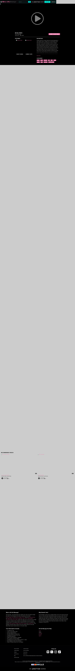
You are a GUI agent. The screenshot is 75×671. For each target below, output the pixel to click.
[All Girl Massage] (9, 1)
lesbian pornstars (32, 617)
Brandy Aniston (40, 476)
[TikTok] (59, 652)
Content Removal (37, 662)
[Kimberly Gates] (29, 46)
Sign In (53, 1)
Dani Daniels (8, 619)
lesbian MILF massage (22, 623)
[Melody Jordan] (20, 46)
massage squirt (30, 623)
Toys (49, 60)
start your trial (54, 34)
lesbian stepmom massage (13, 623)
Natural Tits (45, 60)
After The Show (41, 475)
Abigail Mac (20, 618)
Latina (51, 60)
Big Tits (42, 60)
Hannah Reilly (9, 476)
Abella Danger (30, 618)
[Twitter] (51, 652)
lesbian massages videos (20, 617)
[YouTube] (48, 652)
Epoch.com (19, 661)
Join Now (47, 1)
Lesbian (55, 60)
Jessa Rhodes (46, 476)
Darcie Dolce (25, 618)
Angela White (9, 618)
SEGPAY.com (48, 661)
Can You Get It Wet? (5, 475)
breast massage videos (10, 617)
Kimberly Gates (29, 54)
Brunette (38, 60)
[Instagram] (55, 652)
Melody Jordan (19, 54)
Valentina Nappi (15, 619)
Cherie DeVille (15, 618)
